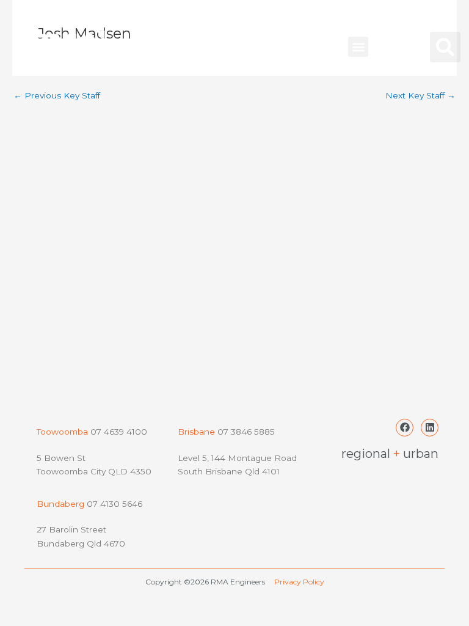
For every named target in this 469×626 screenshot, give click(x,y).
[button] (358, 47)
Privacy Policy (299, 581)
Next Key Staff (420, 96)
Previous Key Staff (56, 96)
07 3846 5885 (246, 431)
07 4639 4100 (117, 431)
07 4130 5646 (114, 504)
